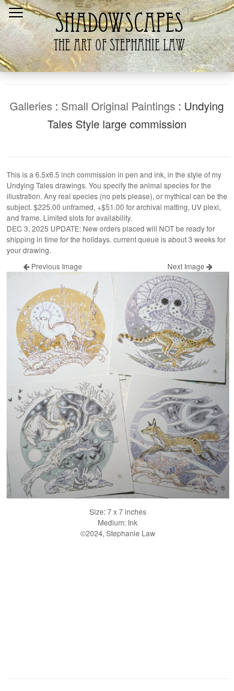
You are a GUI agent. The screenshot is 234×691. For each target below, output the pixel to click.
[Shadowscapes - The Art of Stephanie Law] (116, 57)
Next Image (186, 266)
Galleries (31, 105)
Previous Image (55, 266)
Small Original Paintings (118, 105)
